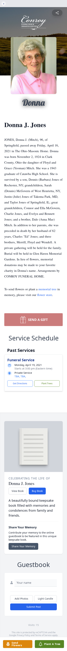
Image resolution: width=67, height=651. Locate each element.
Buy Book (37, 491)
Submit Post (33, 606)
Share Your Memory (23, 546)
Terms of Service (43, 635)
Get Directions (20, 383)
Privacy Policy (23, 635)
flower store (44, 295)
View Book (18, 491)
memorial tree (47, 289)
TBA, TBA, (20, 376)
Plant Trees (47, 383)
